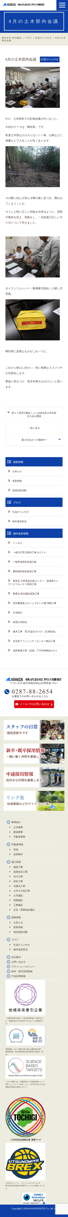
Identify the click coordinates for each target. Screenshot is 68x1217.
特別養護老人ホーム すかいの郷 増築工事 (34, 603)
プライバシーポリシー (23, 966)
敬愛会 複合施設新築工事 (25, 593)
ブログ (14, 939)
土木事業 (18, 827)
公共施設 (18, 895)
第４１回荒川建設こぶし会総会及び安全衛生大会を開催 (34, 415)
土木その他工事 (21, 890)
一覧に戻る (34, 428)
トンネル (17, 543)
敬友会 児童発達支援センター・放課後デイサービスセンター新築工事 (33, 582)
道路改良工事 (20, 871)
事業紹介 (16, 822)
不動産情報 (17, 844)
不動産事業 (19, 836)
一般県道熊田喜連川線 (24, 562)
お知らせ (17, 471)
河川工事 (18, 876)
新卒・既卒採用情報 (22, 971)
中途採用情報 (18, 976)
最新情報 (16, 917)
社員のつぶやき (20, 512)
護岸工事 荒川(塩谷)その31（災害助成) (33, 631)
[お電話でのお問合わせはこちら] (28, 695)
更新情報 (17, 481)
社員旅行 (17, 612)
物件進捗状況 (19, 521)
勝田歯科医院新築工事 (24, 571)
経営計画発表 (19, 622)
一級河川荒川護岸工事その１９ (29, 552)
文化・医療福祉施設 (24, 909)
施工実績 (16, 862)
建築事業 (18, 832)
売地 (15, 849)
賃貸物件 (18, 854)
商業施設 (18, 900)
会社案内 (16, 957)
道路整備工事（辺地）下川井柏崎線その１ (35, 650)
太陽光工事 (19, 886)
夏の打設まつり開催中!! (34, 439)
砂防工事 (18, 881)
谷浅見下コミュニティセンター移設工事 (33, 641)
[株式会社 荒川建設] (24, 4)
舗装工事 (18, 867)
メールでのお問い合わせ (35, 704)
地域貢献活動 (19, 490)
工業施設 (18, 905)
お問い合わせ (18, 962)
